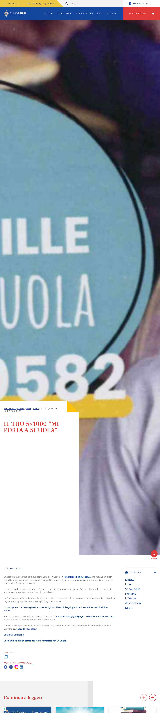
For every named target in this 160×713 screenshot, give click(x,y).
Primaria (130, 593)
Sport (128, 607)
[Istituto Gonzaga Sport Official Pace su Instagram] (16, 667)
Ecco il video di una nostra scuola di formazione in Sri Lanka (35, 641)
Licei (128, 584)
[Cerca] (67, 4)
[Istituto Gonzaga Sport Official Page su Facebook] (11, 667)
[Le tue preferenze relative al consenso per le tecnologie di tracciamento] (4, 709)
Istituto (129, 579)
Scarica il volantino (14, 635)
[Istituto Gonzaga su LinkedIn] (21, 667)
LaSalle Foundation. (27, 629)
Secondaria (132, 589)
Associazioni (133, 603)
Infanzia (130, 598)
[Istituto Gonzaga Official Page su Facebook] (5, 667)
